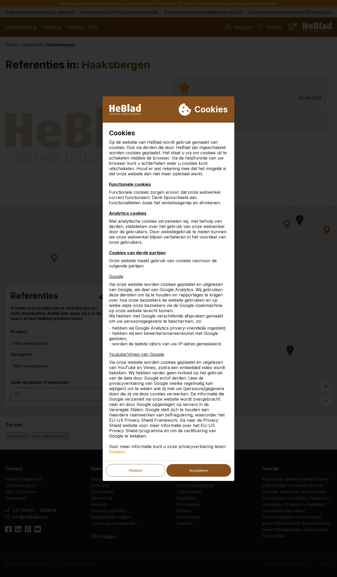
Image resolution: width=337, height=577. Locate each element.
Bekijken (117, 451)
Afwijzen (135, 470)
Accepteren (198, 470)
